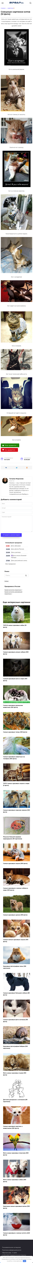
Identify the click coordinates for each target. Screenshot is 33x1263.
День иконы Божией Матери (18, 556)
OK (24, 1261)
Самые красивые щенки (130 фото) (15, 915)
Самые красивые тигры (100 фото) (15, 732)
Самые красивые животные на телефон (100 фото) (14, 757)
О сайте (14, 1252)
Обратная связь (6, 1252)
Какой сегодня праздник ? (13, 590)
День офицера (16, 546)
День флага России (17, 549)
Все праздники (10, 564)
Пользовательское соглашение (11, 1247)
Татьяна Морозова (16, 479)
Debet (6, 581)
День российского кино (19, 560)
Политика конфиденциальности (11, 1250)
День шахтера (16, 552)
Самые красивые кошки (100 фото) (15, 863)
